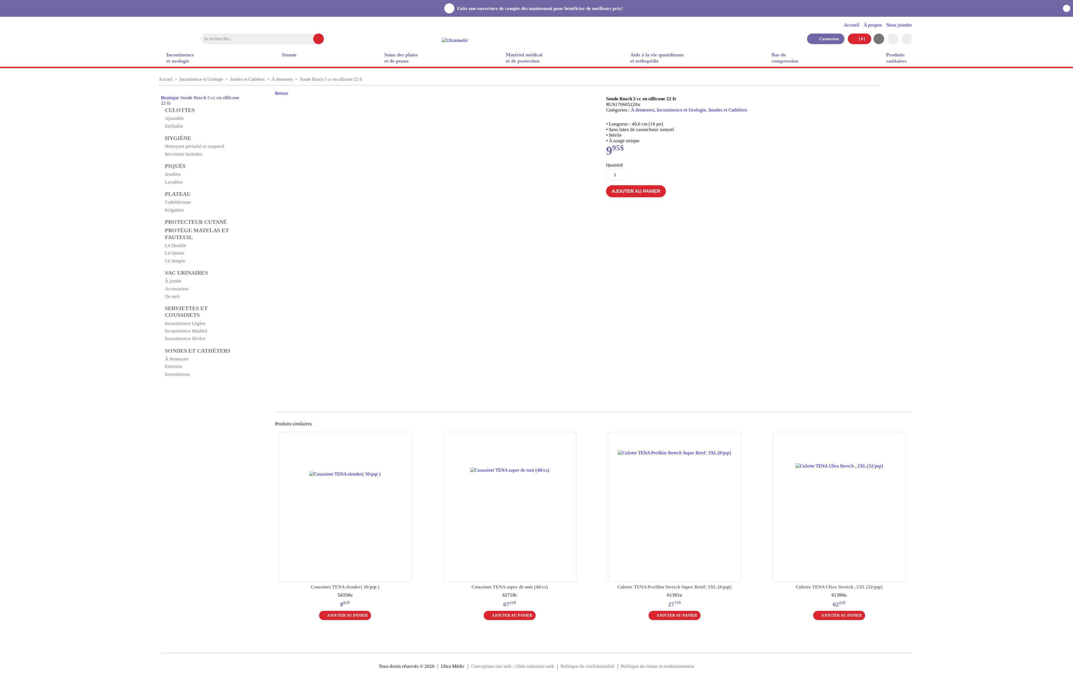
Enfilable (174, 126)
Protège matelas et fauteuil (197, 233)
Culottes (180, 110)
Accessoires (177, 288)
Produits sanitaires (896, 58)
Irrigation (174, 210)
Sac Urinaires (186, 273)
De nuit (172, 296)
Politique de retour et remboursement (657, 666)
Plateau (178, 194)
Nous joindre (899, 25)
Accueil (851, 25)
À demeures (282, 79)
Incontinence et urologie (180, 58)
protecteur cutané (196, 222)
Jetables (173, 174)
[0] (861, 38)
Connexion (827, 38)
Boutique (170, 97)
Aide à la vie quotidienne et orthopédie (657, 58)
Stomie (289, 55)
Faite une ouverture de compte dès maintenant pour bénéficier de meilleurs (541, 8)
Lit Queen (174, 253)
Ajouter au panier (636, 191)
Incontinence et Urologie (201, 79)
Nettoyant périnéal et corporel (194, 146)
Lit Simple (175, 260)
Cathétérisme (178, 202)
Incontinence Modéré (186, 331)
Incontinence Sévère (185, 338)
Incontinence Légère (185, 323)
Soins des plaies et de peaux (401, 58)
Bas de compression (784, 58)
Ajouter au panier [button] (347, 615)
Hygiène (178, 138)
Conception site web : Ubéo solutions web (512, 666)
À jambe (173, 281)
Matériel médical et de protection (524, 58)
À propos (873, 25)
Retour (281, 93)
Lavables (174, 182)
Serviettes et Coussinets (186, 311)
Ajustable (174, 118)
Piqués (175, 166)
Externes (173, 366)
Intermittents (177, 374)
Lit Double (175, 245)
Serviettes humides (183, 154)
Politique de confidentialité (587, 666)
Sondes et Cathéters (247, 79)
